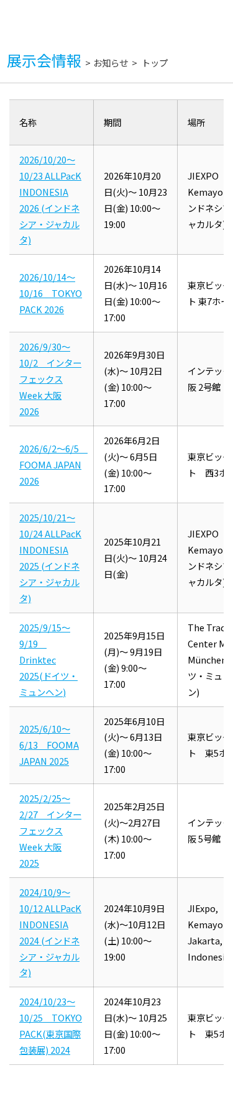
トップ (155, 62)
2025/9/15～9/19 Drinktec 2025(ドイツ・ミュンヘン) (48, 659)
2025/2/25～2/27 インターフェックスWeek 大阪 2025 (50, 830)
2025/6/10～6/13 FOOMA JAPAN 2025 (49, 744)
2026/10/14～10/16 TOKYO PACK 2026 (50, 293)
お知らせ (110, 62)
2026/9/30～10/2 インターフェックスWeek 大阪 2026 (50, 379)
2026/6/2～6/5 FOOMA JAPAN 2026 (53, 464)
